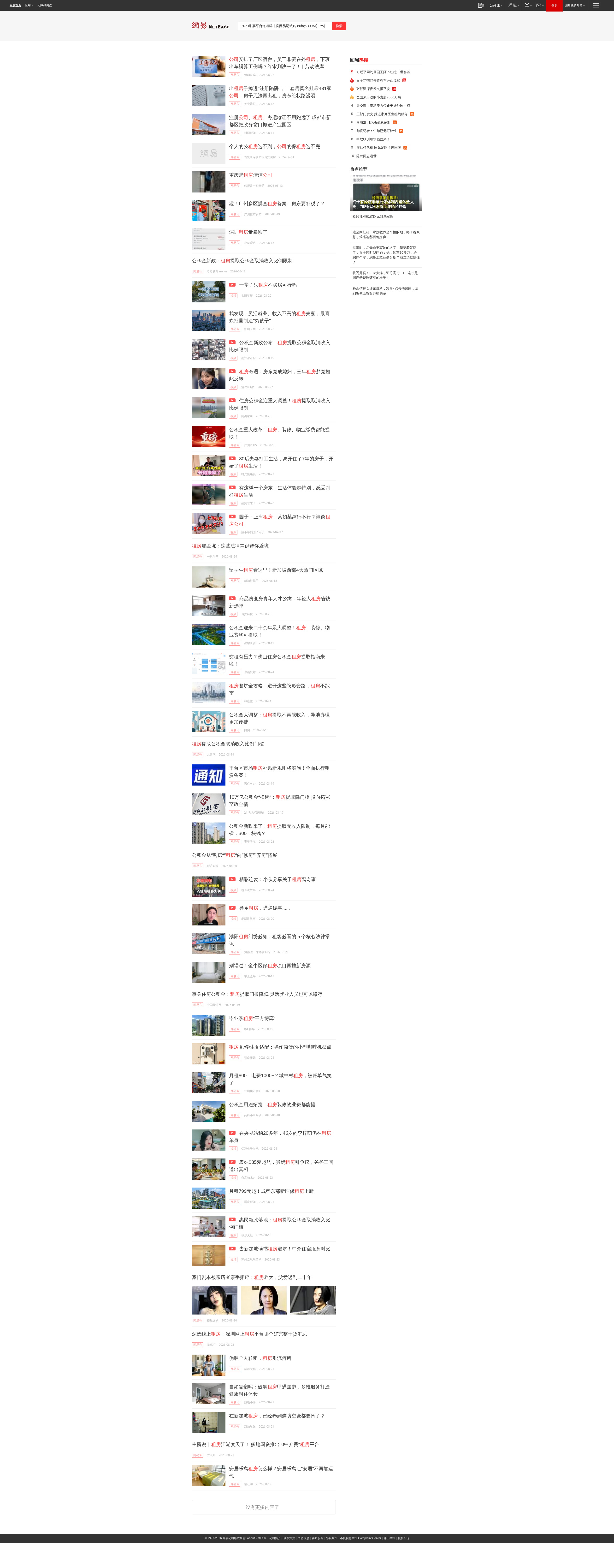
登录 (554, 5)
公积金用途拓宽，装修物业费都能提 (272, 1104)
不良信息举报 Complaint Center (360, 1538)
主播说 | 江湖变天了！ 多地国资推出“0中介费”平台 (255, 1444)
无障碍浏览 (44, 5)
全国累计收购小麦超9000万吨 (378, 97)
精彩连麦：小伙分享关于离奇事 (277, 879)
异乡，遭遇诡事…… (264, 908)
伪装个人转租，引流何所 (260, 1358)
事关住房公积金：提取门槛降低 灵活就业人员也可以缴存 (257, 994)
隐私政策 (331, 1538)
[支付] (528, 5)
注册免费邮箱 (573, 5)
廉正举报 (389, 1538)
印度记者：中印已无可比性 (376, 130)
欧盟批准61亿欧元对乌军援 (373, 216)
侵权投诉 (403, 1538)
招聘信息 (303, 1538)
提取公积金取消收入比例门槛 (228, 743)
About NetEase (257, 1538)
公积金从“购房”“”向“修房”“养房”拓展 (234, 855)
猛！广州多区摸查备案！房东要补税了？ (277, 203)
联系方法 (289, 1538)
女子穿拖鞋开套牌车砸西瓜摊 (378, 80)
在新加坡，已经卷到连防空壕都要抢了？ (277, 1415)
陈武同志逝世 (366, 156)
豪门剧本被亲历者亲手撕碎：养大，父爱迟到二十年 (252, 1277)
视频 (233, 296)
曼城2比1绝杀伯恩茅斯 (373, 122)
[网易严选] (513, 5)
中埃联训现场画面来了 (373, 139)
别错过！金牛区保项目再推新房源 (270, 965)
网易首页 (15, 5)
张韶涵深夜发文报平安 (373, 88)
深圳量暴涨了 (248, 232)
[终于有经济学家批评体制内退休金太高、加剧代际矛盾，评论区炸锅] (386, 193)
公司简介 (275, 1538)
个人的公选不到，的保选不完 (274, 146)
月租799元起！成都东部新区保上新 (271, 1191)
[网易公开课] (496, 5)
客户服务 (317, 1538)
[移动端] (481, 5)
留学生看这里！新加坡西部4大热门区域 (276, 570)
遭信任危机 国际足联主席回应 (378, 147)
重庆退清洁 (250, 175)
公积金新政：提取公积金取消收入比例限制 (242, 260)
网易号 (234, 75)
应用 (28, 5)
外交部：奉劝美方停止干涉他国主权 (383, 105)
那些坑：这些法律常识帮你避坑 (230, 545)
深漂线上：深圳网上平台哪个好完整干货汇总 (249, 1334)
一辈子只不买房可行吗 (267, 285)
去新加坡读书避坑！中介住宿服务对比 (284, 1248)
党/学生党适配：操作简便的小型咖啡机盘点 (280, 1047)
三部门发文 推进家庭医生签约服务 (382, 114)
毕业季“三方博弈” (252, 1018)
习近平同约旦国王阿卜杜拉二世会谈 (383, 72)
